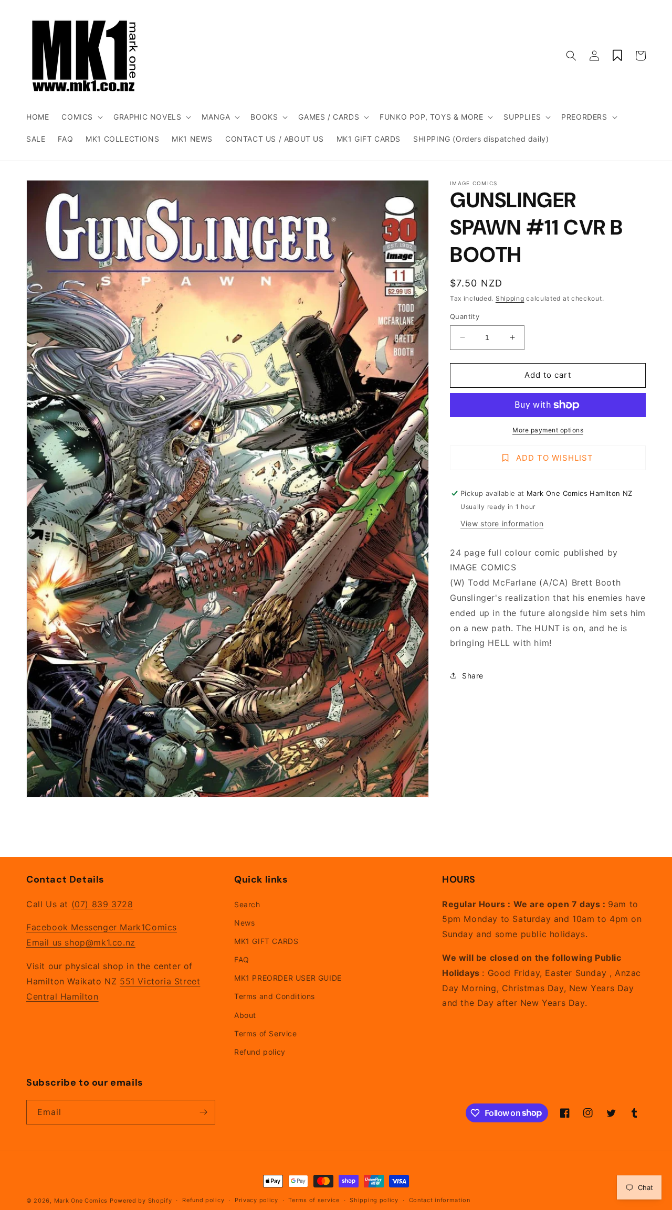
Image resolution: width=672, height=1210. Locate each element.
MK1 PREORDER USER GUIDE (288, 977)
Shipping (510, 298)
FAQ (241, 959)
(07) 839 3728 (102, 904)
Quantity (464, 316)
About (245, 1015)
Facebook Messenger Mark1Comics (101, 927)
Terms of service (313, 1200)
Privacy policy (256, 1200)
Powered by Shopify (141, 1200)
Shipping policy (374, 1200)
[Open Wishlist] (617, 55)
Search (247, 904)
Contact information (439, 1200)
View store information (501, 523)
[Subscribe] (203, 1112)
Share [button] (473, 675)
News (244, 922)
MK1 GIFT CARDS (266, 941)
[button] (81, 117)
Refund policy (260, 1051)
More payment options (547, 430)
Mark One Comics (81, 1200)
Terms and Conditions (274, 996)
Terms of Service (265, 1033)
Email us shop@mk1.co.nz (80, 942)
